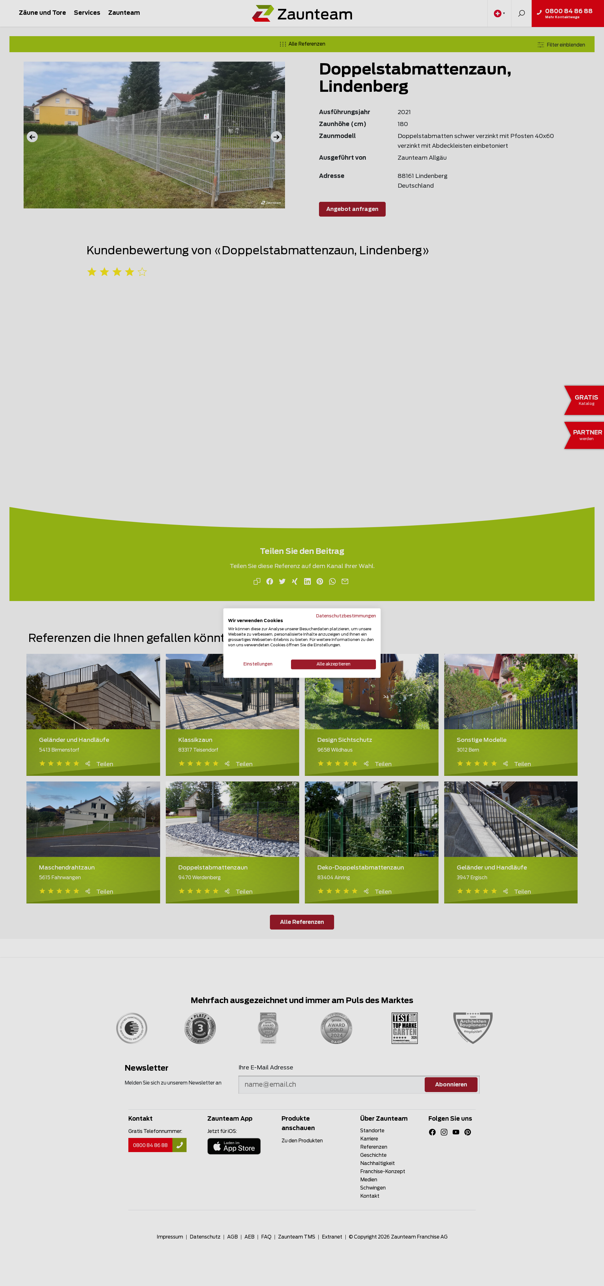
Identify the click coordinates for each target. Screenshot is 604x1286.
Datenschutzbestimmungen (346, 616)
